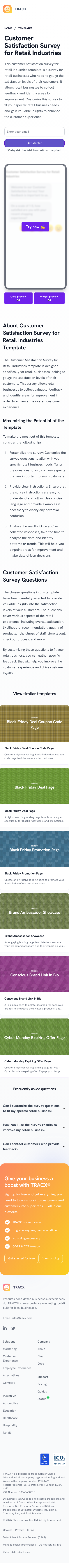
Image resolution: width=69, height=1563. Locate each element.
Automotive (10, 1403)
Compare (9, 1383)
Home (8, 28)
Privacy (19, 1530)
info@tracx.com (22, 1318)
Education (9, 1411)
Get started (34, 143)
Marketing (10, 1349)
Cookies (7, 1530)
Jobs (41, 1364)
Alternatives (11, 1375)
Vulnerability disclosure (17, 1552)
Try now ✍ (35, 226)
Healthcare (10, 1418)
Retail (7, 1433)
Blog (40, 1356)
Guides (42, 1391)
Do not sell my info (50, 1544)
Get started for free (21, 1258)
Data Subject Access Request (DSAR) (24, 1537)
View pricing (51, 1258)
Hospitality (10, 1425)
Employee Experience (17, 1368)
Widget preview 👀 (49, 298)
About (41, 1349)
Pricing (42, 1384)
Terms (30, 1530)
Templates (25, 28)
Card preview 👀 (18, 298)
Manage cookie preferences (19, 1544)
